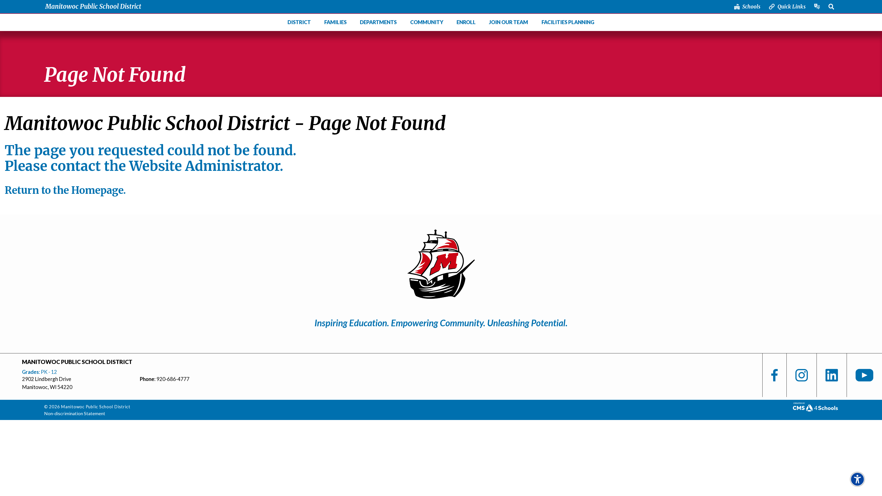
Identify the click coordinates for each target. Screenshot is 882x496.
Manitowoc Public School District (93, 6)
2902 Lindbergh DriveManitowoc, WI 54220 (47, 383)
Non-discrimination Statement (74, 413)
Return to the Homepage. (65, 190)
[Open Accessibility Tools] (857, 479)
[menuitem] (299, 22)
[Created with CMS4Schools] (815, 409)
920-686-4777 (172, 379)
